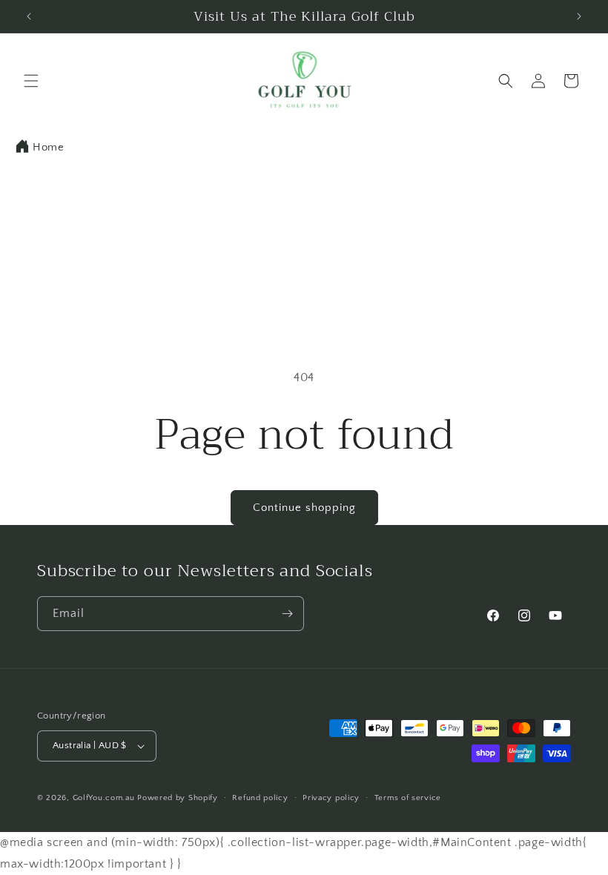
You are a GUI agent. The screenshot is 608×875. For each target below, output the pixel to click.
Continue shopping (304, 507)
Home (48, 147)
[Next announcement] (579, 16)
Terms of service (407, 797)
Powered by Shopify (177, 797)
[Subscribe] (287, 613)
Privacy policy (331, 797)
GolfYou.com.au (104, 797)
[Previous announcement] (29, 16)
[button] (31, 81)
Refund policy (260, 797)
